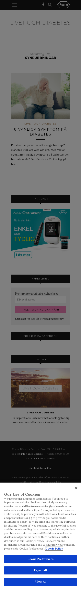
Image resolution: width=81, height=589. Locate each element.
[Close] (76, 488)
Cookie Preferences (40, 559)
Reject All (40, 570)
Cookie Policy (54, 548)
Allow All (40, 581)
